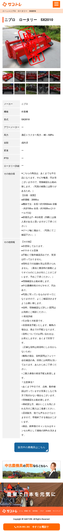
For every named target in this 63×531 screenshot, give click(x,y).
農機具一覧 (27, 511)
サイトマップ (56, 511)
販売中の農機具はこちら (31, 447)
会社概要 (48, 511)
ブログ (42, 511)
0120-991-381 (33, 527)
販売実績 (35, 511)
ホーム (21, 511)
